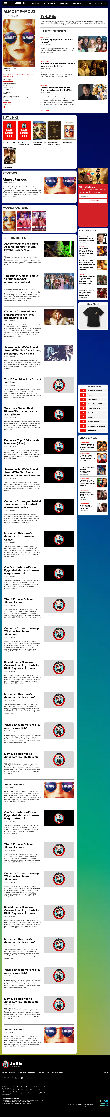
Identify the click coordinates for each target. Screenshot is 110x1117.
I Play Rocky (92, 430)
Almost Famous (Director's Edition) (54, 143)
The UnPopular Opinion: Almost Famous (19, 601)
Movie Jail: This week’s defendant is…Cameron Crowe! (19, 536)
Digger (90, 395)
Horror (12, 1073)
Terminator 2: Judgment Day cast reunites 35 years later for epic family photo (86, 251)
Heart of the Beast (94, 421)
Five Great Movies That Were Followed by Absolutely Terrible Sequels (87, 482)
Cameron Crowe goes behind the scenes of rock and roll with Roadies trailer (22, 504)
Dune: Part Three (93, 399)
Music (9, 102)
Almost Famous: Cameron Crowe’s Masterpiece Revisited (57, 64)
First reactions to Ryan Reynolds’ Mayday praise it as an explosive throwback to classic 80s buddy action (87, 280)
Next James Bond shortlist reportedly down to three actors (86, 238)
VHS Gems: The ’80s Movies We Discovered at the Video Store (87, 470)
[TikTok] (101, 3)
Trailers (31, 1073)
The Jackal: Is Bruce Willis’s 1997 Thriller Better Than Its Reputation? (86, 507)
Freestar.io (29, 1101)
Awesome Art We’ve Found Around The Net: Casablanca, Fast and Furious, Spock (22, 350)
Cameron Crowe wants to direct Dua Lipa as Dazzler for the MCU (56, 88)
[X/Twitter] (16, 1078)
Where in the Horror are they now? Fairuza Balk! (22, 726)
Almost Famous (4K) (9, 143)
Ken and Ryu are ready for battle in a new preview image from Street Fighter (86, 293)
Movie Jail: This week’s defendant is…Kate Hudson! (21, 755)
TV (17, 1073)
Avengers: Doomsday (95, 390)
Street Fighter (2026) (95, 404)
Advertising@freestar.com (24, 1103)
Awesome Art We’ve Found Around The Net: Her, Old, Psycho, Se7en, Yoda (21, 247)
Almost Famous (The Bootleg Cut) (39, 143)
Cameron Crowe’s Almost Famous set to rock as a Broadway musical (20, 314)
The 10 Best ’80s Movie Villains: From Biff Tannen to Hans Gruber (87, 495)
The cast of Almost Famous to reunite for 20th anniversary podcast (21, 279)
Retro (48, 1073)
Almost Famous (67, 142)
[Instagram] (22, 1078)
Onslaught (91, 417)
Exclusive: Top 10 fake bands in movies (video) (21, 442)
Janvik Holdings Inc (31, 1090)
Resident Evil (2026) (94, 408)
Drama (5, 102)
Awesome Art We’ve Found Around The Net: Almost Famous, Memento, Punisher (22, 472)
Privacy (105, 1073)
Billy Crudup (6, 74)
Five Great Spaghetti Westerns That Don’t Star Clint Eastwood (87, 445)
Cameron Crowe (8, 81)
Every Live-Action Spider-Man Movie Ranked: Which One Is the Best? (87, 457)
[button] (5, 3)
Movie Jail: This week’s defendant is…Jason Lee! (19, 696)
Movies (4, 1073)
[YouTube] (12, 1078)
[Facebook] (19, 1078)
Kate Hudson (26, 74)
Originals (40, 1073)
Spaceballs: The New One (96, 426)
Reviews (23, 1073)
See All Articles (44, 110)
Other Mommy (93, 413)
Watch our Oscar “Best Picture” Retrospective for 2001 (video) (20, 411)
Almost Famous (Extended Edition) (23, 143)
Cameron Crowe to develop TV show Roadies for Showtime (21, 631)
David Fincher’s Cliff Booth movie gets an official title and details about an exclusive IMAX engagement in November (87, 265)
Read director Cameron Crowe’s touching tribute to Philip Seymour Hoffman (21, 665)
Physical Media (58, 1073)
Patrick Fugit (9, 76)
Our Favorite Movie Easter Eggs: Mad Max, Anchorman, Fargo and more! (21, 570)
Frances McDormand (16, 74)
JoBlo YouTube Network (10, 1091)
